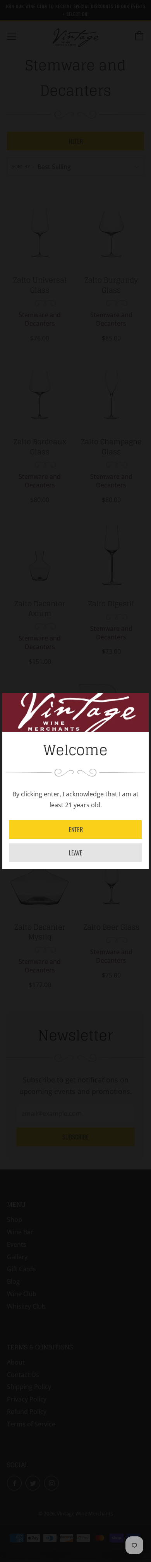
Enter (76, 829)
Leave (75, 852)
